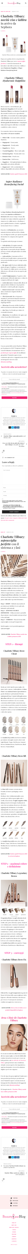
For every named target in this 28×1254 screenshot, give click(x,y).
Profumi (14, 1234)
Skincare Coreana (14, 1227)
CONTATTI (14, 1241)
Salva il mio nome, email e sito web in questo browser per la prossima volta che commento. (14, 501)
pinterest (15, 1205)
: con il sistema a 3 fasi (13, 542)
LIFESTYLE (14, 1239)
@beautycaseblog (6, 362)
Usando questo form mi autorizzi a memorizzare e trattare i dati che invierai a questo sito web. (13, 507)
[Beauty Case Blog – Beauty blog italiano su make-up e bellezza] (14, 3)
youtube (15, 1203)
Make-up (3, 11)
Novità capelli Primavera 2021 (18, 174)
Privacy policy (4, 386)
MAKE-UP (14, 1222)
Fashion (14, 1236)
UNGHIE (14, 1232)
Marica (3, 30)
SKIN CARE (14, 1225)
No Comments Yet (9, 457)
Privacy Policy (14, 1244)
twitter (15, 1198)
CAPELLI (14, 1229)
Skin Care (8, 11)
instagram (15, 1200)
